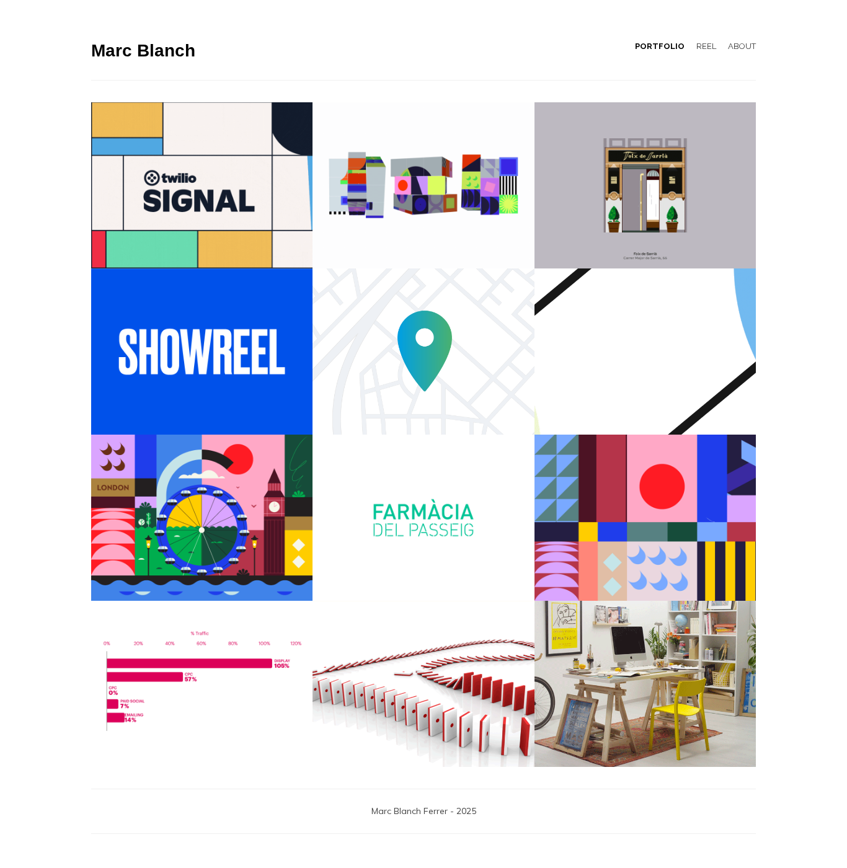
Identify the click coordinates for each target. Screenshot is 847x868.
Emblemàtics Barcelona (645, 185)
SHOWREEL (202, 351)
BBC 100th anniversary (423, 185)
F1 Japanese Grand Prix (423, 683)
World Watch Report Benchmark (202, 683)
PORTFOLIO (660, 46)
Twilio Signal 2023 (202, 185)
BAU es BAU (645, 683)
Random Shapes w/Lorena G (645, 517)
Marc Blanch (143, 50)
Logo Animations (423, 517)
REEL (706, 46)
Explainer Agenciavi (423, 351)
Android (645, 351)
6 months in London (202, 517)
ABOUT (742, 46)
